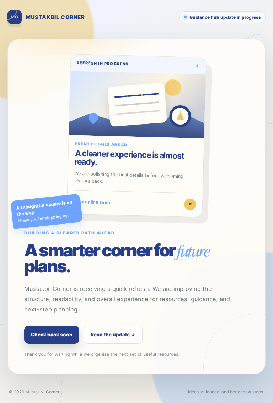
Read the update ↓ (113, 334)
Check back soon (52, 334)
